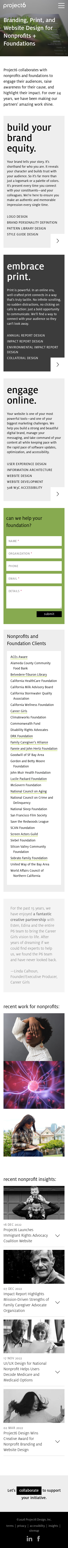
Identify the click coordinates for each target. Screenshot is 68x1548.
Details (15, 591)
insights (53, 1526)
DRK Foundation (21, 736)
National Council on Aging (28, 791)
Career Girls (18, 711)
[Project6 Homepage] (14, 5)
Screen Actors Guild (24, 834)
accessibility (37, 1526)
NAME (14, 541)
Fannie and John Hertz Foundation (33, 749)
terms (10, 1526)
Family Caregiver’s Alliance (29, 742)
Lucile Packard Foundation (28, 779)
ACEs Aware (19, 657)
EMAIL (14, 578)
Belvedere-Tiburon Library (28, 675)
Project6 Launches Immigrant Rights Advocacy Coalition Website (25, 1235)
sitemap (34, 1531)
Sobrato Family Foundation (28, 858)
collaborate (29, 1491)
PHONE (13, 566)
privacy (21, 1526)
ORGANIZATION (20, 553)
